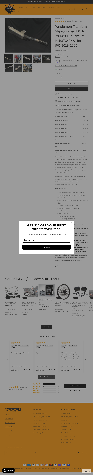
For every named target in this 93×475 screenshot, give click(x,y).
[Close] (71, 223)
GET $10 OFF (46, 247)
